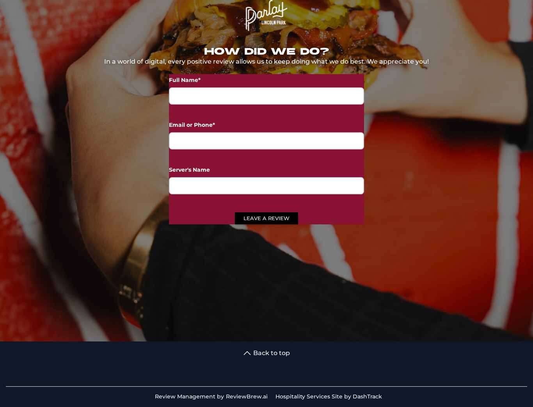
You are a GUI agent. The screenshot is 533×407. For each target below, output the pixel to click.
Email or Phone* (192, 124)
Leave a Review (266, 218)
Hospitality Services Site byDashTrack (328, 396)
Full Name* (185, 80)
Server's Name (189, 169)
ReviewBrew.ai (247, 396)
